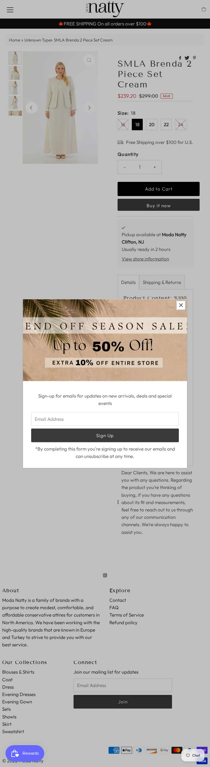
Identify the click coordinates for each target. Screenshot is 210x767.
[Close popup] (181, 305)
